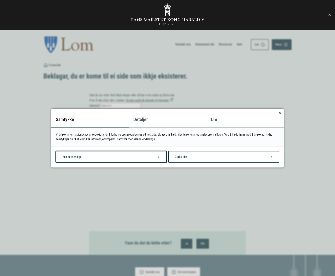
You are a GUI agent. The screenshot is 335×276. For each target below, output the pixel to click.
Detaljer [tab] (140, 119)
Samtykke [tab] (65, 119)
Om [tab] (214, 119)
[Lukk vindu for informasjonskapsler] (279, 113)
